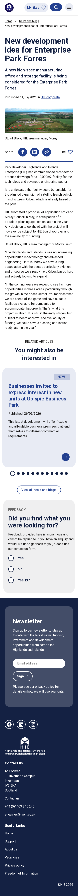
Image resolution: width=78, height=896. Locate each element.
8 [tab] (47, 473)
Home (8, 21)
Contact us (12, 798)
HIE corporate (50, 97)
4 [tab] (28, 473)
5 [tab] (32, 473)
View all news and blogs (39, 490)
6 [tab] (37, 473)
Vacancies (12, 857)
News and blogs (29, 21)
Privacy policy (14, 865)
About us (11, 849)
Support (10, 841)
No (20, 569)
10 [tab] (56, 473)
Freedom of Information (21, 873)
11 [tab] (61, 473)
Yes (24, 558)
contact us (20, 549)
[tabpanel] (39, 417)
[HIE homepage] (9, 7)
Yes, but (24, 580)
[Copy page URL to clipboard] (46, 152)
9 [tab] (52, 473)
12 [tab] (66, 473)
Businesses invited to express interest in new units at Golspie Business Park (37, 395)
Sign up (22, 676)
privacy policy (44, 687)
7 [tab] (42, 473)
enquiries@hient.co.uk (20, 814)
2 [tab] (18, 473)
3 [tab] (23, 473)
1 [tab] (12, 473)
